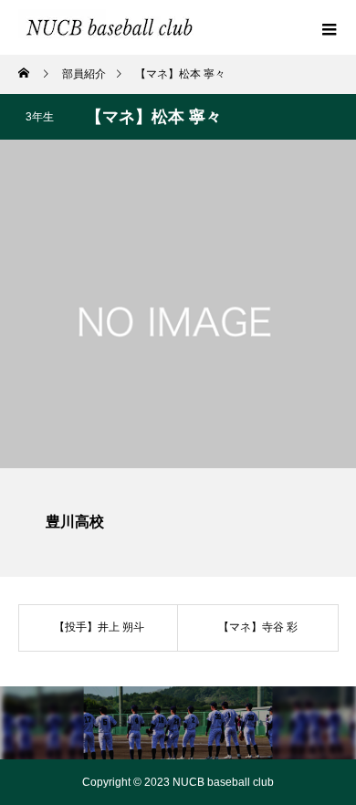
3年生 (40, 116)
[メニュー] (328, 27)
